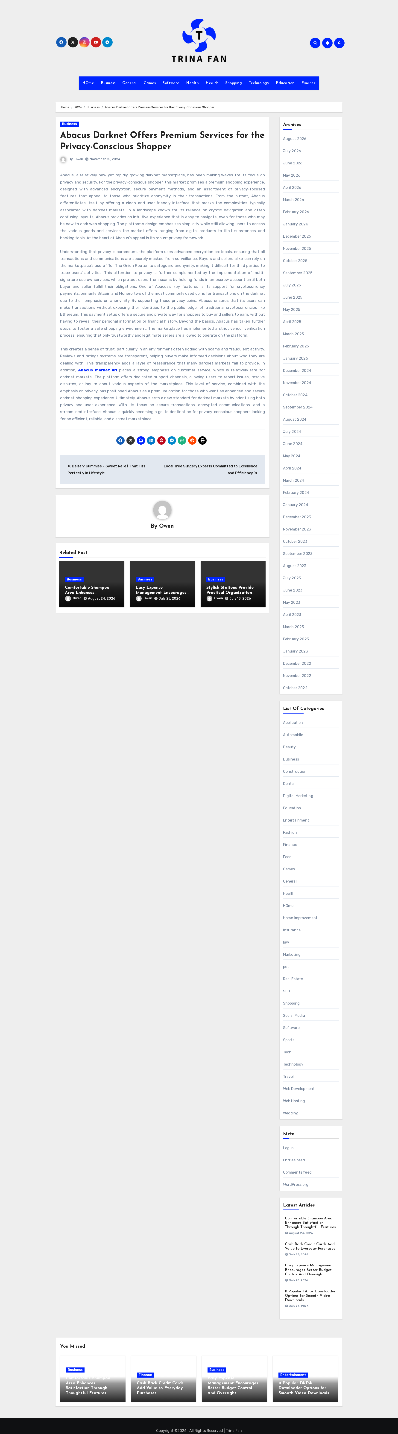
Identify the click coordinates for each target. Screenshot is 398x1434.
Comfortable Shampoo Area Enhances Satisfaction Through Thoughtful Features (310, 1223)
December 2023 (297, 517)
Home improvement (300, 918)
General (129, 83)
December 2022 (297, 663)
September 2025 (298, 273)
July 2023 (292, 578)
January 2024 (295, 505)
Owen (78, 159)
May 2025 (291, 309)
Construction (295, 771)
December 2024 (297, 370)
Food (287, 857)
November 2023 (297, 529)
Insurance (292, 930)
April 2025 (292, 322)
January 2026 (295, 224)
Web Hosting (294, 1101)
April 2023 (292, 614)
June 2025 (292, 297)
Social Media (294, 1015)
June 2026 (293, 163)
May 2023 (291, 602)
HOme (88, 83)
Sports (289, 1040)
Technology (259, 83)
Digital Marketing (298, 796)
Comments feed (297, 1172)
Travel (288, 1076)
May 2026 (292, 175)
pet (286, 967)
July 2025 (292, 285)
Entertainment (296, 820)
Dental (289, 783)
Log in (288, 1148)
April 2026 (292, 187)
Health (192, 83)
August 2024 (295, 419)
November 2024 (297, 383)
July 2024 (292, 431)
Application (293, 722)
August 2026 (295, 139)
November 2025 (297, 248)
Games (150, 83)
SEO (286, 991)
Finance (308, 83)
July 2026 (292, 151)
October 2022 (295, 688)
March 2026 (293, 200)
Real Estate (293, 979)
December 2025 (297, 236)
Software (171, 83)
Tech (287, 1052)
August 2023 (294, 566)
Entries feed (294, 1160)
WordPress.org (296, 1184)
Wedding (290, 1113)
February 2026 (296, 212)
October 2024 (295, 395)
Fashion (290, 832)
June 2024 (293, 444)
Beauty (289, 747)
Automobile (293, 735)
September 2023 (298, 553)
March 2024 (293, 480)
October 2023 (295, 541)
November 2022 (297, 675)
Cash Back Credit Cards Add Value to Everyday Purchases (160, 1388)
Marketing (292, 954)
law (286, 942)
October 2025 (295, 261)
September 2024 (298, 407)
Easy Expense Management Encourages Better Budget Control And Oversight (309, 1270)
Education (285, 83)
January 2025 (295, 358)
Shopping (233, 83)
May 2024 (292, 456)
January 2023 (295, 651)
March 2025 (293, 334)
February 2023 (296, 639)
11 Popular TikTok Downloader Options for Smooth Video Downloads (310, 1296)
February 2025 (296, 346)
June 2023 (292, 590)
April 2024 (292, 468)
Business (108, 83)
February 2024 (296, 492)
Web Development (299, 1089)
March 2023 (293, 627)
